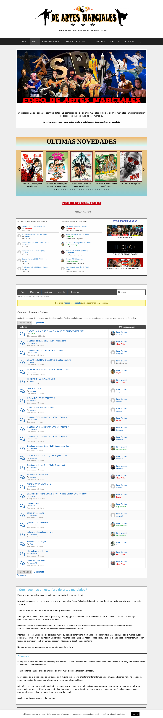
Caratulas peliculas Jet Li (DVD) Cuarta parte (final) (49, 446)
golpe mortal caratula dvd (37, 522)
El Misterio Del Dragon (36, 542)
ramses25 (33, 506)
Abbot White (120, 344)
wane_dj (33, 496)
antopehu (119, 354)
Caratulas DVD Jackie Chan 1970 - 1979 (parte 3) (48, 427)
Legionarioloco (121, 507)
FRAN (26, 253)
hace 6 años (121, 351)
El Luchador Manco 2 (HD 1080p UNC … (35, 234)
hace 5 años (121, 332)
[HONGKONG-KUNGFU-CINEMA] (125, 262)
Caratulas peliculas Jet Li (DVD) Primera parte (46, 341)
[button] (19, 170)
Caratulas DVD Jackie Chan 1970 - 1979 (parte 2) (48, 436)
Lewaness (33, 343)
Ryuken (32, 334)
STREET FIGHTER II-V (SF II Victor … (78, 251)
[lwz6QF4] (125, 230)
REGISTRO (129, 42)
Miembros (34, 292)
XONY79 (71, 253)
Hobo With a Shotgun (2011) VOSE (77, 267)
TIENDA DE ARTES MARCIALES (78, 42)
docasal (119, 334)
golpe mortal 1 (33, 503)
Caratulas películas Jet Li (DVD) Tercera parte (46, 465)
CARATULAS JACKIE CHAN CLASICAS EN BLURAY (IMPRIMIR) (55, 331)
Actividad (48, 292)
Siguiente (38, 323)
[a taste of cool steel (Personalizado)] (131, 181)
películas (52, 635)
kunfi (118, 545)
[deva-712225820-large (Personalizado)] (106, 181)
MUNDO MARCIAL (49, 42)
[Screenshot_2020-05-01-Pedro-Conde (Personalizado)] (125, 247)
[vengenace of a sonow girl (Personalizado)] (57, 181)
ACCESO (113, 42)
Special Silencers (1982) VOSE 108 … (34, 259)
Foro (22, 292)
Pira (31, 544)
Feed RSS (23, 575)
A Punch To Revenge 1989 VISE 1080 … (79, 243)
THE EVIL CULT (34, 389)
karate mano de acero (36, 561)
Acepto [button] (135, 714)
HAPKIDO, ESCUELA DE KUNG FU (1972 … (36, 243)
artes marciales (32, 595)
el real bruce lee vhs (35, 513)
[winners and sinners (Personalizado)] (32, 181)
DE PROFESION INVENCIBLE (40, 408)
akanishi (27, 237)
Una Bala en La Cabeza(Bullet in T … (34, 226)
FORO (34, 42)
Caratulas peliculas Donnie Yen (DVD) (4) (45, 350)
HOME (25, 42)
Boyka (118, 373)
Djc (69, 269)
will (26, 261)
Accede (61, 292)
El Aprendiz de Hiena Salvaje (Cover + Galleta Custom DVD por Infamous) (58, 494)
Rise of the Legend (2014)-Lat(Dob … (78, 234)
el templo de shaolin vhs (37, 551)
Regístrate (75, 292)
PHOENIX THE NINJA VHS (39, 484)
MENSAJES (100, 42)
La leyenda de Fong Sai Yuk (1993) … (34, 251)
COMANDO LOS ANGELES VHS (41, 398)
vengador (33, 362)
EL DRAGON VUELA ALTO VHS (41, 379)
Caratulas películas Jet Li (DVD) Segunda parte (47, 456)
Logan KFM (28, 228)
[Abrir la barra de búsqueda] (139, 41)
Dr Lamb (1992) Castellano (74, 259)
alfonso (70, 237)
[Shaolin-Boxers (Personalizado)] (81, 181)
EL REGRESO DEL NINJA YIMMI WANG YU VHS (48, 370)
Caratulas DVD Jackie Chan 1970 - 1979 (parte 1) (48, 417)
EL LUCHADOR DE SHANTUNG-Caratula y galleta (49, 360)
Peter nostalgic (73, 245)
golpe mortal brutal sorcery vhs (40, 532)
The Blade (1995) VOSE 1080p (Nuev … (35, 267)
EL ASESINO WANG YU (37, 475)
